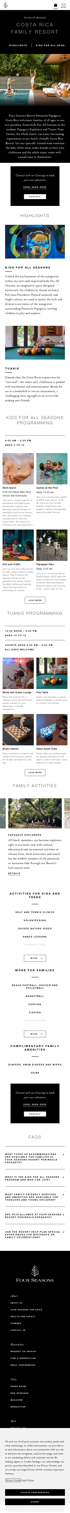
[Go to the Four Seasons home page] (5, 5)
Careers (16, 1323)
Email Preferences (23, 1365)
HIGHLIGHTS (18, 45)
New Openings (20, 1393)
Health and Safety (23, 1316)
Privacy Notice (13, 1480)
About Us (17, 1303)
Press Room (18, 1386)
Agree (35, 1502)
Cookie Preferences (35, 1492)
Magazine (17, 1400)
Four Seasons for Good (26, 1310)
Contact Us (18, 1330)
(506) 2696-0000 (35, 187)
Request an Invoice (23, 1351)
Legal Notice (27, 1480)
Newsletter (18, 1407)
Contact (35, 197)
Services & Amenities (35, 17)
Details (14, 873)
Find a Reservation (23, 1358)
